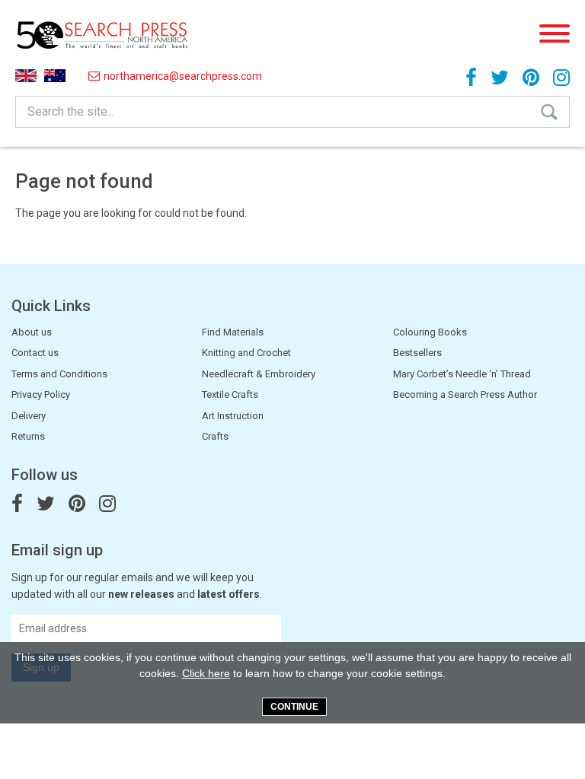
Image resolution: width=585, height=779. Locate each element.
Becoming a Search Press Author (465, 394)
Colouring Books (430, 332)
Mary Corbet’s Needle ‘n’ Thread (462, 374)
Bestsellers (417, 352)
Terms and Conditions (59, 374)
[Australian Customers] (54, 75)
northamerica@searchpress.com (183, 76)
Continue (294, 706)
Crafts (215, 436)
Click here (206, 673)
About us (31, 332)
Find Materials (233, 332)
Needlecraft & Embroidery (258, 374)
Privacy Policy (40, 394)
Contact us (35, 352)
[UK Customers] (26, 75)
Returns (28, 436)
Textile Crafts (230, 394)
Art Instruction (233, 415)
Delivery (28, 415)
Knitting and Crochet (246, 352)
